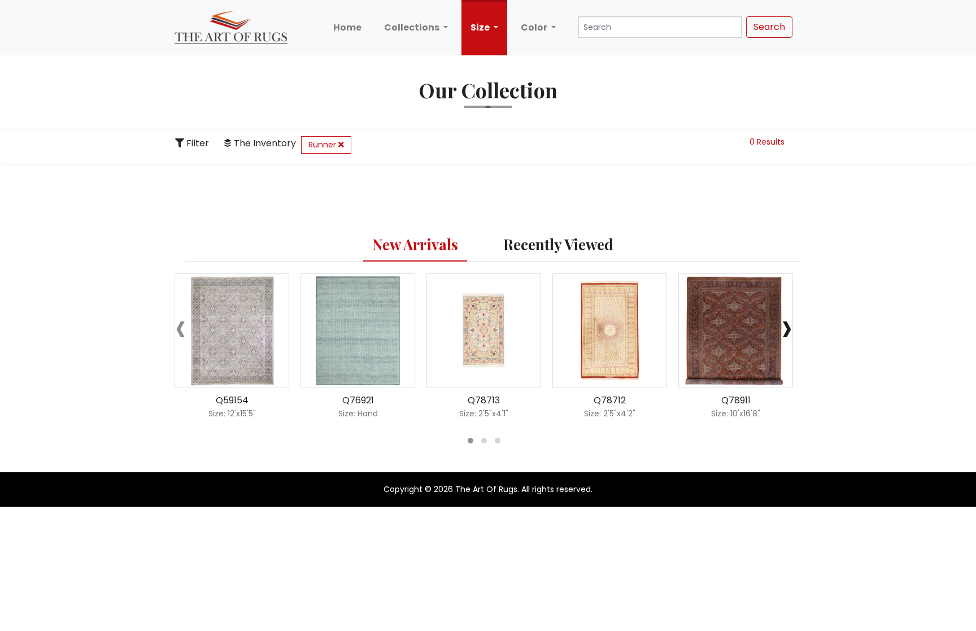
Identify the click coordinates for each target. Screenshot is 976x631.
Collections (412, 27)
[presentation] (181, 326)
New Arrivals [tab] (415, 244)
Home (347, 27)
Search (769, 26)
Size (480, 27)
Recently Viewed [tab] (558, 244)
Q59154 (232, 400)
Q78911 (736, 400)
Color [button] (535, 27)
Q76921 (358, 400)
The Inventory (264, 143)
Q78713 (484, 400)
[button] (470, 440)
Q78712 (610, 400)
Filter (196, 143)
